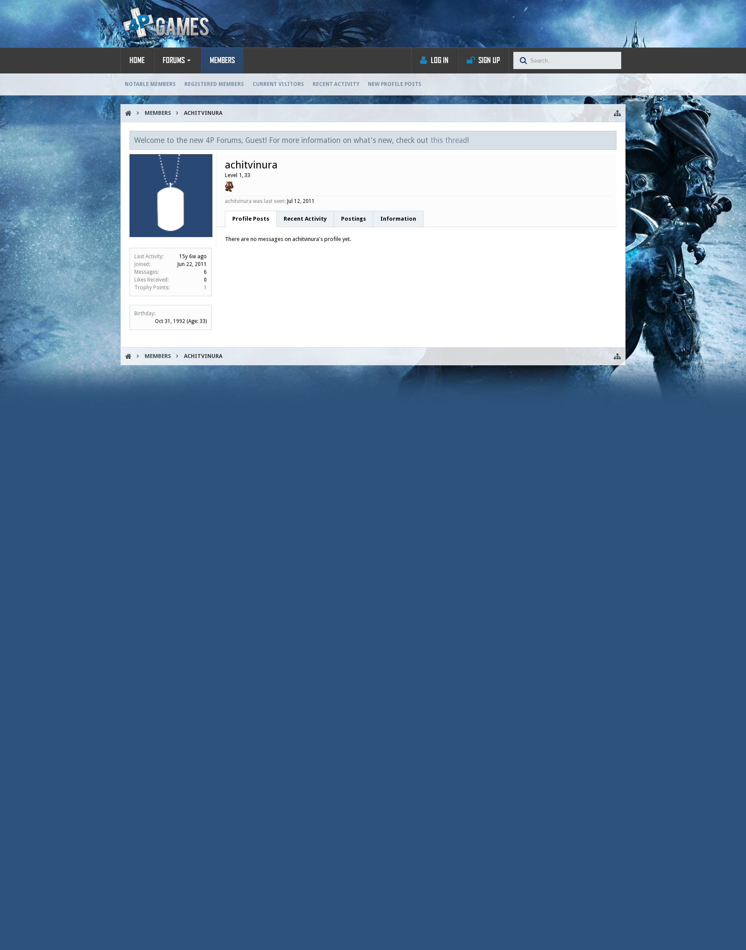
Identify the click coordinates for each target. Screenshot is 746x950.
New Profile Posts (394, 84)
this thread (448, 140)
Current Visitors (278, 84)
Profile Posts (250, 218)
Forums (174, 60)
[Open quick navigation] (617, 113)
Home (137, 60)
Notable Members (150, 84)
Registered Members (214, 84)
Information (398, 218)
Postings (353, 218)
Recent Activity (336, 84)
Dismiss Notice (610, 139)
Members (222, 60)
